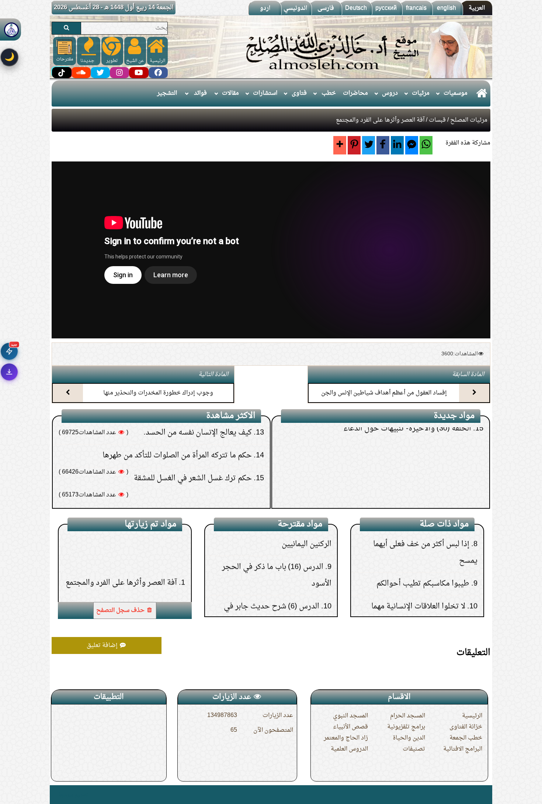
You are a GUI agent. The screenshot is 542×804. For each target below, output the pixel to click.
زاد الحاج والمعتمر (346, 738)
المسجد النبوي (350, 715)
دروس (390, 93)
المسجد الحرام (407, 715)
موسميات (456, 93)
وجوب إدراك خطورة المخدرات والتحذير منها (158, 392)
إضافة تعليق (103, 645)
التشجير (167, 93)
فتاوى (299, 93)
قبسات (437, 120)
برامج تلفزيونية (406, 726)
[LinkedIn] (397, 145)
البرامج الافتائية (462, 749)
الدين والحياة (409, 738)
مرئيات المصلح (468, 120)
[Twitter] (368, 145)
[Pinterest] (354, 145)
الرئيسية (472, 715)
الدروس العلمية (349, 749)
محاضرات (355, 93)
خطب (329, 93)
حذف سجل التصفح (121, 610)
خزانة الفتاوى (465, 726)
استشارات (265, 93)
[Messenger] (411, 145)
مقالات (230, 93)
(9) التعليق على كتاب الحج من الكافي (418, 487)
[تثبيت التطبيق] (9, 371)
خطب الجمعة (465, 738)
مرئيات (421, 93)
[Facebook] (382, 145)
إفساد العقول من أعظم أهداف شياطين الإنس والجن (384, 392)
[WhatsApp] (426, 145)
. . (54, 794)
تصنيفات (414, 749)
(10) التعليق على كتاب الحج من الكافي (416, 464)
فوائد (200, 93)
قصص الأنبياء (350, 726)
